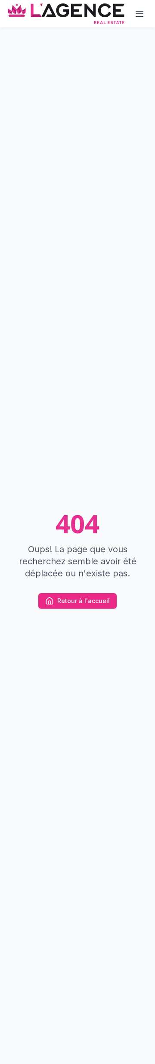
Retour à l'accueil (83, 600)
